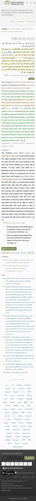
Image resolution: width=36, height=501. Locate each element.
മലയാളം (29, 398)
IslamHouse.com (7, 483)
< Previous (14, 379)
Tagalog (29, 395)
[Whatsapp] (12, 464)
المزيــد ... (31, 78)
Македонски (26, 436)
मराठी (29, 440)
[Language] (34, 3)
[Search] (27, 3)
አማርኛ (20, 409)
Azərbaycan (26, 429)
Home (13, 21)
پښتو (22, 405)
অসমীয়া (28, 405)
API (33, 477)
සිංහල (23, 392)
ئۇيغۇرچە (7, 388)
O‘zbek (17, 433)
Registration (29, 458)
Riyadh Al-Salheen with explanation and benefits (17, 488)
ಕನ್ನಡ (30, 426)
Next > (23, 379)
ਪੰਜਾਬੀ (23, 440)
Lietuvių (7, 416)
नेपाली (22, 412)
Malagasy (29, 422)
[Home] (2, 3)
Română (27, 419)
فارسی (12, 395)
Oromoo (23, 426)
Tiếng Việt (20, 395)
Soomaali (28, 416)
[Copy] (22, 72)
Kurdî (5, 398)
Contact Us (24, 477)
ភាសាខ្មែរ (7, 440)
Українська (26, 433)
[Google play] (21, 464)
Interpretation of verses (14, 270)
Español (19, 385)
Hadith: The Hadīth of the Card (17, 372)
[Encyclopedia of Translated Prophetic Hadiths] (14, 3)
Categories (20, 21)
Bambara (16, 440)
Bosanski (16, 392)
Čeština (14, 422)
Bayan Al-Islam (6, 490)
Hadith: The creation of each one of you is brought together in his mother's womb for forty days (20, 281)
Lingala (17, 436)
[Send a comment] (25, 72)
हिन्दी (29, 392)
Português (20, 398)
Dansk (10, 443)
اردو (12, 385)
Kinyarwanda (18, 419)
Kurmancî (25, 443)
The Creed (29, 21)
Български (16, 429)
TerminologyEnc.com (18, 481)
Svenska (12, 409)
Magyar (6, 422)
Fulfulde (7, 426)
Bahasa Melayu (18, 447)
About (16, 477)
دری (14, 416)
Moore (21, 422)
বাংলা (14, 388)
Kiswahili (12, 402)
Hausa (12, 398)
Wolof (8, 429)
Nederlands (29, 409)
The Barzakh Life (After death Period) (17, 30)
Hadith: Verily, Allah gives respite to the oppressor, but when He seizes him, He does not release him (20, 358)
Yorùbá (29, 412)
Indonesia (27, 385)
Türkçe (28, 388)
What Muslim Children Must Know (12, 485)
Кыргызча (15, 412)
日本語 (16, 405)
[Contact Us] (30, 3)
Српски (20, 416)
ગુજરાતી (6, 412)
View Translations (9, 248)
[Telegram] (17, 464)
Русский (7, 392)
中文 (5, 395)
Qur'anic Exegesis (19, 268)
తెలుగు (5, 402)
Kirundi (17, 443)
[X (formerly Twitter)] (8, 464)
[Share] (20, 38)
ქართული (9, 436)
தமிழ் (19, 402)
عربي (7, 385)
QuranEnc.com (6, 481)
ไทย (32, 402)
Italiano (15, 426)
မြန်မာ (26, 402)
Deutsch (8, 405)
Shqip (5, 409)
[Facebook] (4, 464)
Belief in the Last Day (23, 29)
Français (20, 388)
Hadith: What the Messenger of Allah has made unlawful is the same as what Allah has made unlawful (19, 367)
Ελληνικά (9, 433)
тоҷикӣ (8, 419)
